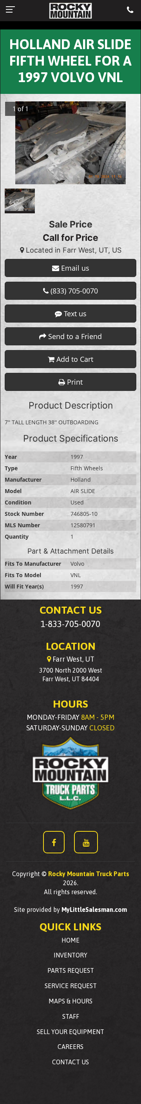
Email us (74, 268)
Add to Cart (73, 359)
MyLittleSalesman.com (94, 909)
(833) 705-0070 (73, 290)
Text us (74, 313)
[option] (70, 143)
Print (74, 382)
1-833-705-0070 (70, 624)
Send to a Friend (74, 336)
